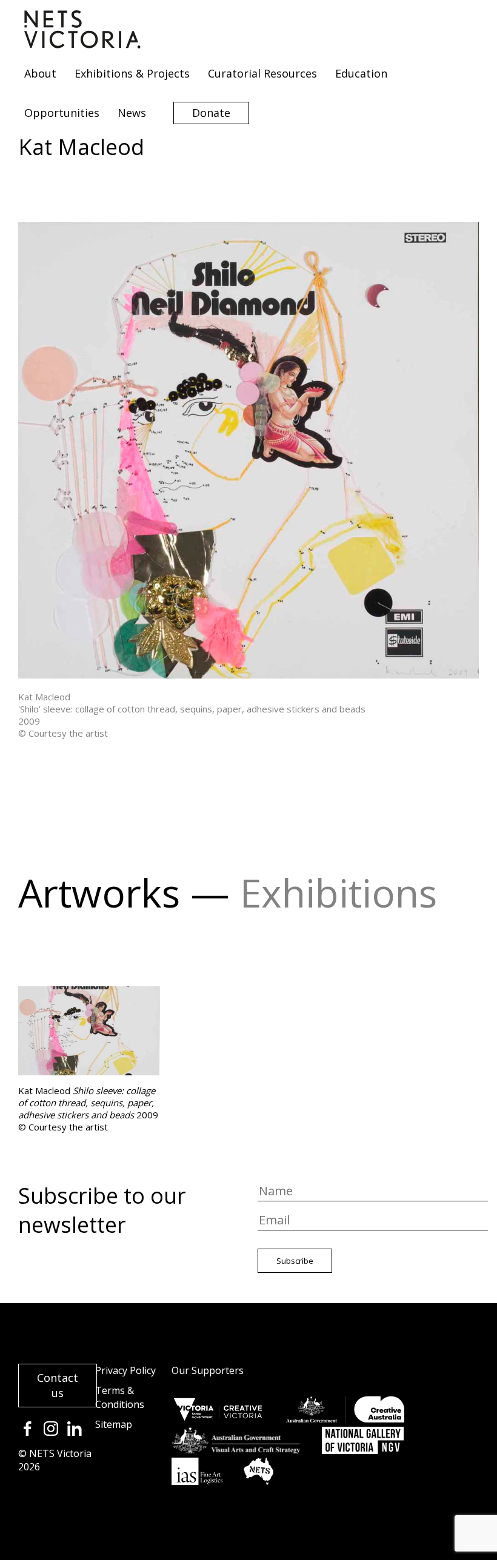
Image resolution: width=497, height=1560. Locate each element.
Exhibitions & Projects (132, 73)
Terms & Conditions (119, 1397)
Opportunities (61, 112)
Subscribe (294, 1260)
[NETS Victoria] (82, 44)
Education (361, 73)
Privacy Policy (125, 1370)
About (40, 73)
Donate (211, 112)
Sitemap (113, 1424)
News (132, 112)
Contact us (57, 1385)
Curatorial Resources (262, 73)
